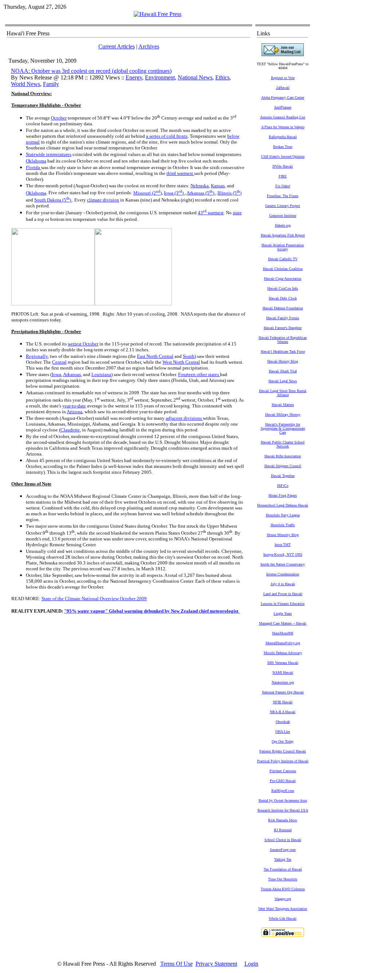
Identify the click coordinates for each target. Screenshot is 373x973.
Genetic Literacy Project (282, 206)
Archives (148, 46)
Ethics (222, 77)
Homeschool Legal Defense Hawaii (282, 505)
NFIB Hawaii (282, 702)
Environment (160, 77)
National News (195, 77)
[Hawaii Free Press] (157, 14)
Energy (134, 77)
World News (25, 84)
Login (251, 964)
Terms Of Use (176, 964)
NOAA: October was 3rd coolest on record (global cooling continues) (91, 71)
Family (51, 84)
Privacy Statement (216, 964)
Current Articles (116, 46)
